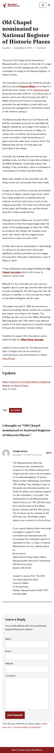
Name (8, 638)
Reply (49, 453)
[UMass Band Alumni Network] (11, 5)
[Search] (49, 5)
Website (9, 663)
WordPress (36, 750)
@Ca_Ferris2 (8, 358)
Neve (14, 750)
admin (8, 48)
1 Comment (40, 48)
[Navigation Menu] (42, 5)
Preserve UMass (27, 86)
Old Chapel (15, 410)
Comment (11, 675)
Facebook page (41, 90)
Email (8, 651)
